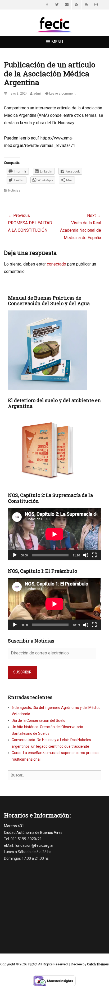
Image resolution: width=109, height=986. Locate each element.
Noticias (14, 190)
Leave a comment (62, 93)
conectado (56, 264)
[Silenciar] (85, 555)
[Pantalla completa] (94, 555)
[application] (54, 534)
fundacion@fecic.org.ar (34, 845)
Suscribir (22, 672)
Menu (57, 41)
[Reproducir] (14, 555)
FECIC (32, 964)
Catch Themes (98, 964)
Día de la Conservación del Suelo (38, 720)
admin (38, 93)
